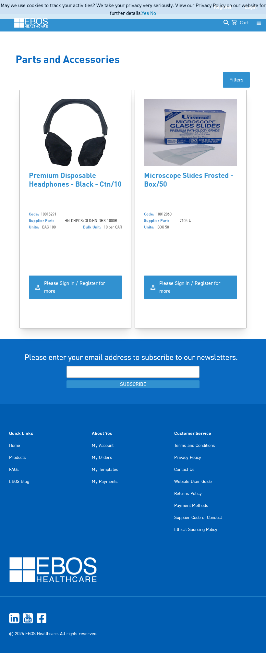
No (153, 13)
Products (17, 458)
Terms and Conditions (194, 446)
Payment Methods (191, 506)
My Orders (102, 458)
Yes (145, 13)
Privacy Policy (187, 458)
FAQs (14, 470)
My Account (103, 446)
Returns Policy (188, 494)
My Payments (105, 482)
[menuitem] (133, 618)
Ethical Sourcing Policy (195, 530)
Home (14, 446)
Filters (236, 80)
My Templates (105, 470)
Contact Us (184, 470)
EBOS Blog (19, 482)
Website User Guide (193, 482)
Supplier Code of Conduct (198, 518)
